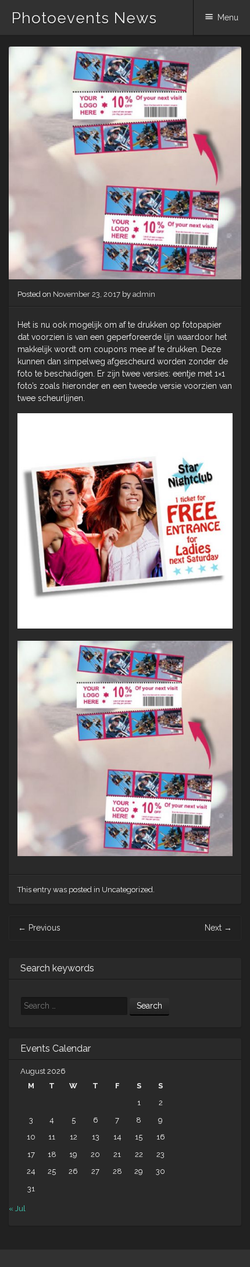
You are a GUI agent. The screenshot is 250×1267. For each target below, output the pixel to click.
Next (218, 927)
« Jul (17, 1208)
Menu (227, 17)
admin (144, 294)
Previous (39, 927)
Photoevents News (84, 18)
